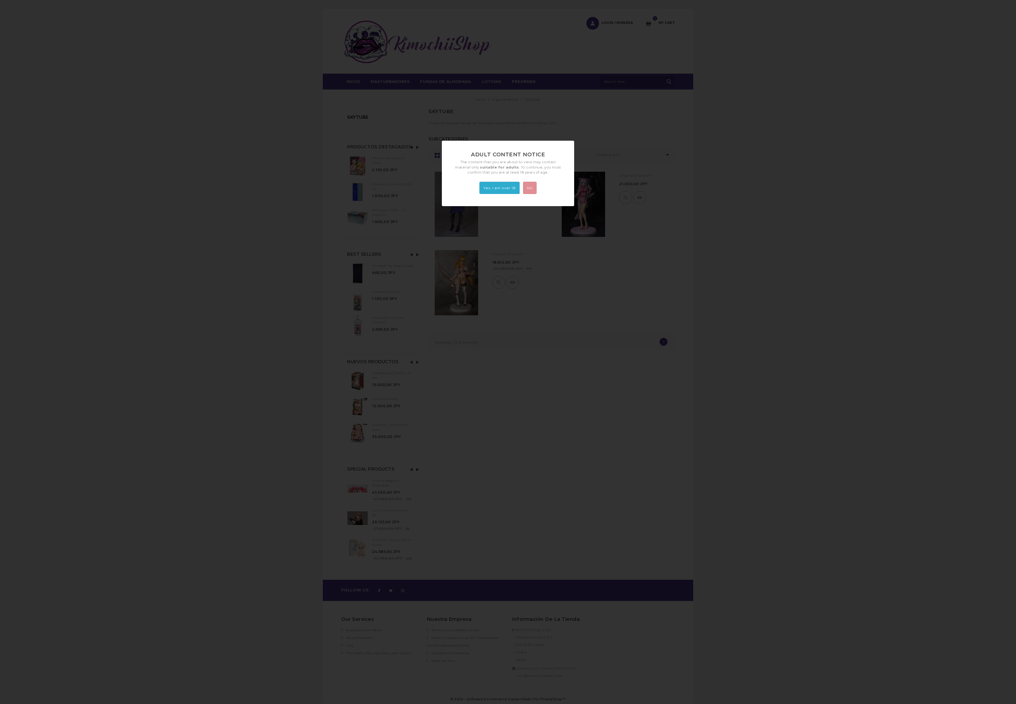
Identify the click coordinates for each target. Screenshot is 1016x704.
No (530, 188)
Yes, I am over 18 (499, 188)
